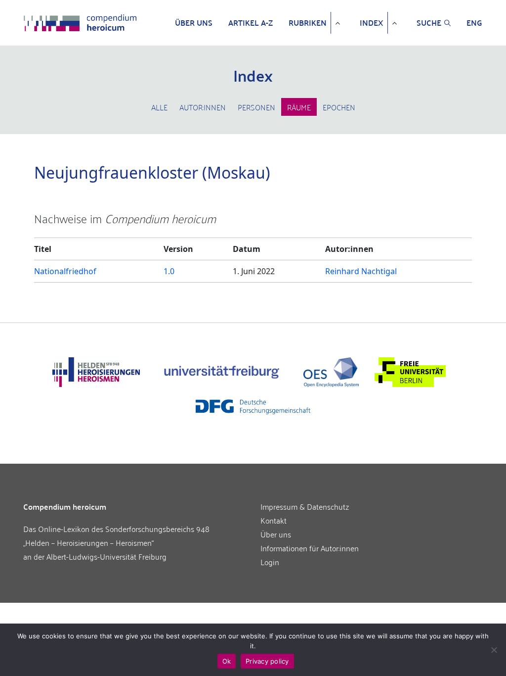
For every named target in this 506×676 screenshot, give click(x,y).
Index (371, 23)
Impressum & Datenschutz (304, 506)
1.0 (169, 271)
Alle (159, 107)
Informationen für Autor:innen (309, 548)
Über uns (193, 23)
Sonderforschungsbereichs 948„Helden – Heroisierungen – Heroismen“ (116, 535)
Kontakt (273, 520)
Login (269, 562)
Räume (299, 107)
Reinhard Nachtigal (361, 271)
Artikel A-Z (250, 23)
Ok (226, 661)
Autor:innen (202, 107)
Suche (429, 23)
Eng (474, 23)
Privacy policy (267, 661)
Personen (256, 107)
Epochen (339, 107)
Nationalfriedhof (65, 271)
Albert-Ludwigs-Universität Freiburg (106, 556)
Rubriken (308, 23)
